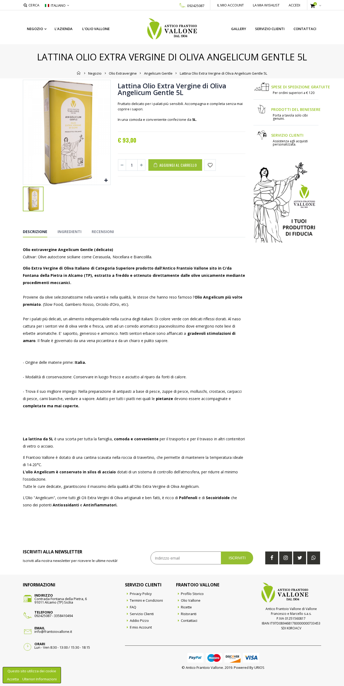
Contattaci (304, 28)
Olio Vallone (190, 600)
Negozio (35, 28)
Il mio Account (141, 627)
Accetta (13, 679)
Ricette (186, 607)
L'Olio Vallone (96, 28)
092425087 (195, 5)
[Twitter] (299, 557)
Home (79, 73)
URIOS (259, 667)
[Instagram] (285, 557)
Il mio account (230, 5)
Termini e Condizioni (146, 600)
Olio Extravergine (123, 73)
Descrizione (35, 231)
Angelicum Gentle (158, 73)
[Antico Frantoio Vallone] (172, 28)
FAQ (133, 607)
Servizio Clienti (270, 28)
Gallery (238, 28)
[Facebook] (271, 557)
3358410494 (63, 615)
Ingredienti (69, 231)
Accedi (294, 5)
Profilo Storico (192, 593)
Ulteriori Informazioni (39, 679)
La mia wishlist (266, 5)
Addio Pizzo (139, 620)
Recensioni (103, 231)
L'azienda (64, 28)
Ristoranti (188, 613)
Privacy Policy (141, 593)
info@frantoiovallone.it (53, 631)
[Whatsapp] (313, 557)
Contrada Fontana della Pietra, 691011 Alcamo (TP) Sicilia (60, 600)
